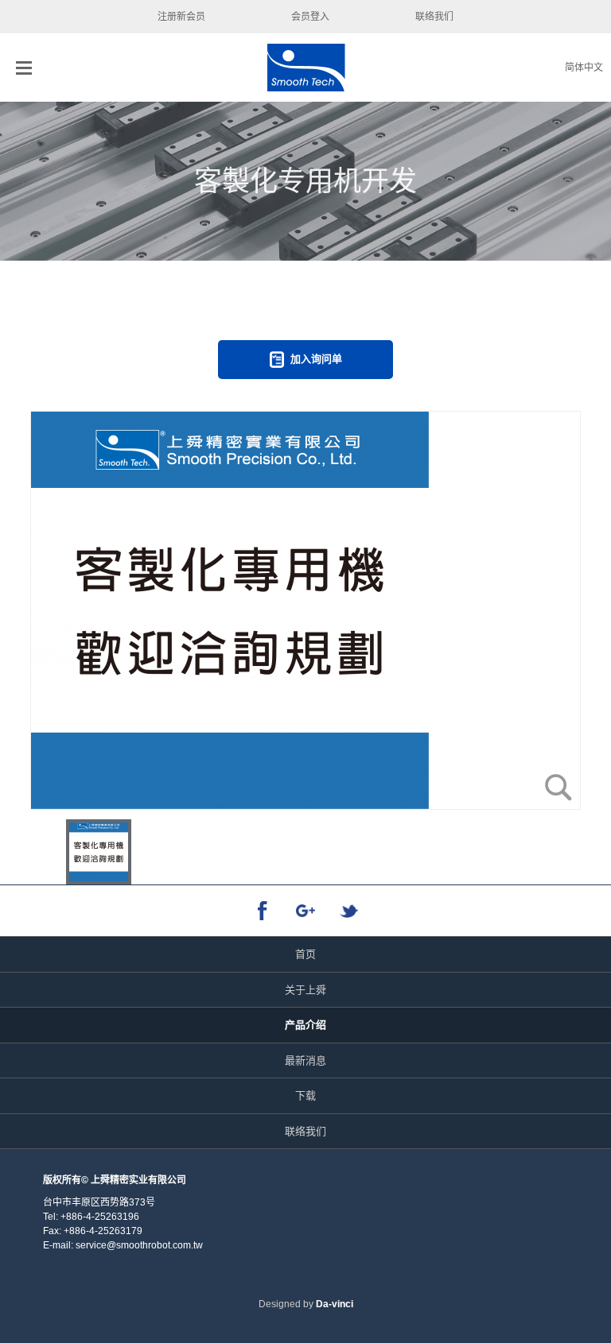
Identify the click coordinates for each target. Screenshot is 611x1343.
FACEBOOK (262, 910)
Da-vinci (334, 1304)
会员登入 (310, 16)
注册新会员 (181, 16)
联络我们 (434, 16)
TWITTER (349, 911)
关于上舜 (305, 990)
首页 (305, 954)
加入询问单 (316, 359)
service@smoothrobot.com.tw (139, 1245)
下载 (305, 1095)
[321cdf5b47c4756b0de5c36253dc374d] (305, 610)
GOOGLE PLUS (306, 910)
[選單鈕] (24, 67)
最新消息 (305, 1060)
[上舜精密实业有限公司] (306, 67)
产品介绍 (305, 1025)
